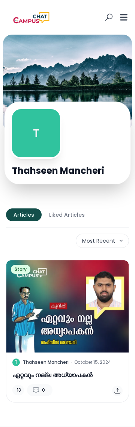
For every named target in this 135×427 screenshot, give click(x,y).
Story (21, 269)
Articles (24, 215)
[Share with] (117, 391)
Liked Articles (67, 215)
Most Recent (98, 241)
